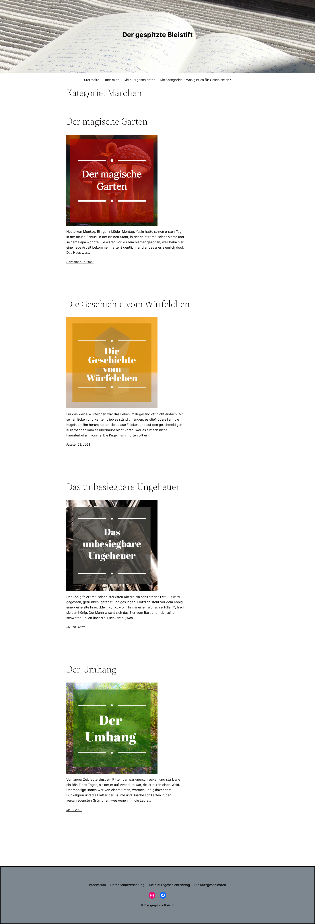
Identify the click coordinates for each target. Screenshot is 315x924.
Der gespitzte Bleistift (157, 35)
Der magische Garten (107, 121)
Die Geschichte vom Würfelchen (128, 303)
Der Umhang (91, 669)
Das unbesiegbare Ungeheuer (123, 486)
